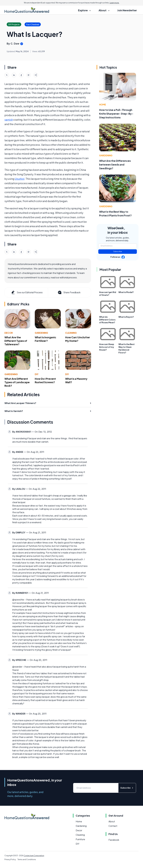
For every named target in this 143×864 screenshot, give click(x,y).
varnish (8, 119)
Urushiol (19, 178)
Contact (113, 825)
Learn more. (114, 3)
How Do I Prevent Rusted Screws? (45, 380)
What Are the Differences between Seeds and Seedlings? (115, 164)
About (112, 821)
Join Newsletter (127, 10)
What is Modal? (126, 292)
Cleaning (71, 332)
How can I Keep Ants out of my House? (106, 347)
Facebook (114, 839)
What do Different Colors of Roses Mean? (107, 320)
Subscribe (117, 251)
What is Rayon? (126, 317)
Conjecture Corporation (34, 856)
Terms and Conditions (26, 859)
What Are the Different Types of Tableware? (15, 341)
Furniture (80, 839)
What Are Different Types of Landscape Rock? (17, 382)
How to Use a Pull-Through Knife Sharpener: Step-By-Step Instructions (116, 113)
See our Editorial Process (30, 292)
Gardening (41, 332)
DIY (36, 374)
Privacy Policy (10, 859)
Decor (8, 332)
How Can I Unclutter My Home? (77, 339)
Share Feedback (71, 292)
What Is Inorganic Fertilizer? (45, 339)
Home (102, 104)
